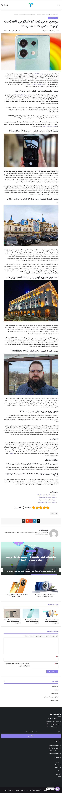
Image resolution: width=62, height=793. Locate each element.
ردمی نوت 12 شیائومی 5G (21, 95)
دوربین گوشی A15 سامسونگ (47, 497)
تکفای (11, 453)
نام (57, 656)
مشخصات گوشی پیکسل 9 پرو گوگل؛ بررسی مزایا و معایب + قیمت (12, 620)
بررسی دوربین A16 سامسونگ (52, 727)
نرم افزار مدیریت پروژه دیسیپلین (51, 697)
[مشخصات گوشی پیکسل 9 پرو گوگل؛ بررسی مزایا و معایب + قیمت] (12, 613)
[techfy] (31, 5)
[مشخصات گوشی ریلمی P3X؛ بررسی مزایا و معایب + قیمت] (50, 613)
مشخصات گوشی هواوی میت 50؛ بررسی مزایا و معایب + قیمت (31, 558)
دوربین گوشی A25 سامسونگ (47, 500)
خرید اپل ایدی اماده (54, 700)
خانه (56, 14)
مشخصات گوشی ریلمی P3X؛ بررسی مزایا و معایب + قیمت (51, 620)
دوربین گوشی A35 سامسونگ (46, 502)
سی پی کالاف (55, 686)
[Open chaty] (57, 789)
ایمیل (56, 663)
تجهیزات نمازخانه (54, 693)
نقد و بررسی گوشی (50, 14)
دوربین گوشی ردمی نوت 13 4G (46, 495)
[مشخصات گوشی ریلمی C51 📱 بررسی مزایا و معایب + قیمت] (31, 613)
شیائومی (53, 514)
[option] (31, 558)
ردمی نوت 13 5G (40, 74)
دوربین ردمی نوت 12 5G (50, 126)
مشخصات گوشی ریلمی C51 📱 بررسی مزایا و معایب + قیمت (32, 620)
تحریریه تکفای (54, 30)
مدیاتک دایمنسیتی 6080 (35, 84)
